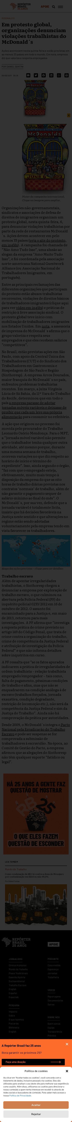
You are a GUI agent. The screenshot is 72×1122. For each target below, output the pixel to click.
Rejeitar (36, 1114)
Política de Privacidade (20, 1095)
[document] (36, 561)
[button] (67, 1071)
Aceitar (36, 1105)
